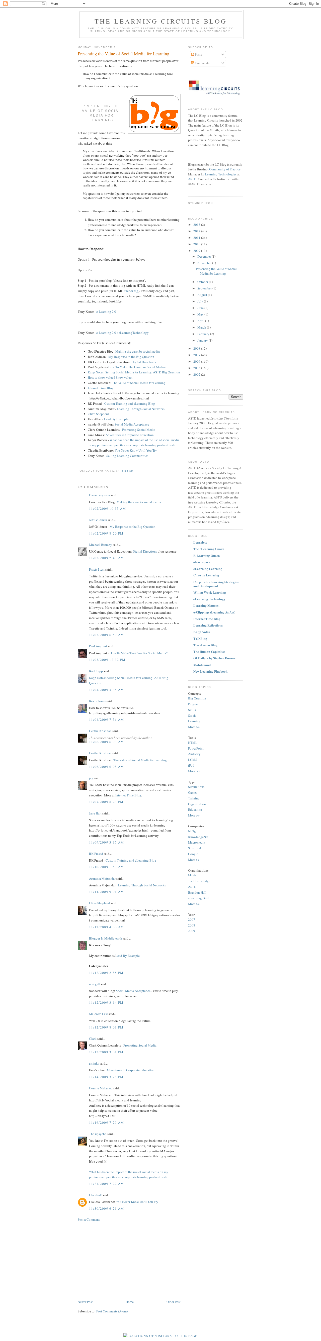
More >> (194, 727)
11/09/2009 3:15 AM (106, 842)
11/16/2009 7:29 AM (106, 1122)
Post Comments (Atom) (112, 1311)
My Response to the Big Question (131, 356)
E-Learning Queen (206, 555)
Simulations (196, 786)
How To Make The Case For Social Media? (137, 367)
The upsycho (98, 1133)
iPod (191, 765)
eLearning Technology (209, 598)
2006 (197, 361)
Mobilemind (202, 664)
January (203, 340)
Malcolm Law (98, 1013)
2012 (197, 231)
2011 (197, 237)
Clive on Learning (206, 575)
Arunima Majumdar (102, 878)
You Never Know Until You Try (136, 450)
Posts (198, 54)
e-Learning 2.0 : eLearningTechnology (122, 332)
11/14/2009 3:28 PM (106, 1077)
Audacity (194, 754)
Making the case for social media (137, 351)
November (204, 263)
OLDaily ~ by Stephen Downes (214, 658)
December (204, 256)
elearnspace (201, 562)
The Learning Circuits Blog (161, 21)
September (204, 288)
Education (195, 809)
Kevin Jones (97, 701)
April (201, 321)
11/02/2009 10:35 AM (107, 508)
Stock (192, 715)
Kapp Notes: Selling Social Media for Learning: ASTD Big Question (134, 372)
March (202, 327)
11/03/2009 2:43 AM (106, 558)
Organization (197, 804)
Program (193, 704)
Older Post (174, 1301)
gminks (94, 1063)
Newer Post (85, 1301)
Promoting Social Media (138, 429)
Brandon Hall (197, 892)
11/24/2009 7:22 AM (106, 1183)
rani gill (94, 984)
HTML (192, 742)
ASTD (192, 179)
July (200, 301)
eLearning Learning (207, 568)
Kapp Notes (201, 631)
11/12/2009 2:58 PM (106, 972)
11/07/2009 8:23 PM (106, 801)
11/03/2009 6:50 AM (106, 635)
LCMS (192, 759)
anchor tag (131, 290)
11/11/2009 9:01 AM (106, 891)
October (203, 281)
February (203, 334)
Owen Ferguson (99, 495)
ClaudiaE (95, 1195)
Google (193, 854)
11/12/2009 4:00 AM (106, 927)
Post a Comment (89, 1219)
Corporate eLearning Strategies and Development (215, 583)
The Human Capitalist (209, 651)
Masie (192, 875)
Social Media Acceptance (132, 424)
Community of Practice (224, 169)
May (200, 314)
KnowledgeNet (198, 837)
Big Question (197, 698)
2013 (197, 224)
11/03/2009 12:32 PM (107, 659)
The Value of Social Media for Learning (139, 382)
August (202, 294)
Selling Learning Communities (127, 455)
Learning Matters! (206, 605)
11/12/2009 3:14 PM (106, 1002)
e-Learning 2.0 (106, 311)
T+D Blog (200, 638)
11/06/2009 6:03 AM (106, 742)
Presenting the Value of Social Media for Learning (123, 54)
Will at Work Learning (209, 592)
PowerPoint (196, 748)
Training (194, 798)
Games (192, 792)
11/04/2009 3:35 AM (106, 689)
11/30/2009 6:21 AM (106, 1208)
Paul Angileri (98, 646)
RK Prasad (96, 853)
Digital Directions (143, 362)
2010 (197, 244)
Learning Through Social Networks (141, 408)
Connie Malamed (101, 1088)
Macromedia (196, 842)
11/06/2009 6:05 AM (106, 766)
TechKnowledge (199, 881)
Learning (194, 721)
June (200, 307)
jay (91, 778)
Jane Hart (95, 813)
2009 (197, 250)
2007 (197, 355)
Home (130, 1301)
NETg (192, 831)
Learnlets (200, 542)
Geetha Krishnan (100, 731)
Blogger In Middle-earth (105, 938)
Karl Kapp (96, 671)
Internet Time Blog (101, 388)
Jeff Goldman (98, 520)
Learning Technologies (220, 174)
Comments (201, 63)
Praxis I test (97, 569)
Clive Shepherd (98, 413)
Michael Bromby (100, 544)
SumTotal (194, 848)
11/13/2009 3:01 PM (106, 1052)
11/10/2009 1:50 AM (106, 867)
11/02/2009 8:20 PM (106, 533)
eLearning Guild (199, 898)
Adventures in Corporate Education (130, 435)
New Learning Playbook (210, 671)
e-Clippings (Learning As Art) (214, 612)
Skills (192, 709)
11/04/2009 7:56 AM (106, 719)
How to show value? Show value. (110, 377)
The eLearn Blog (205, 645)
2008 (197, 348)
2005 (197, 368)
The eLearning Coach (208, 548)
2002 (197, 374)
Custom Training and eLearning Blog (129, 403)
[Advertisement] (120, 1260)
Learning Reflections (208, 625)
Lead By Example (116, 419)
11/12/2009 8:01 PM (106, 1027)
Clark (93, 1038)
